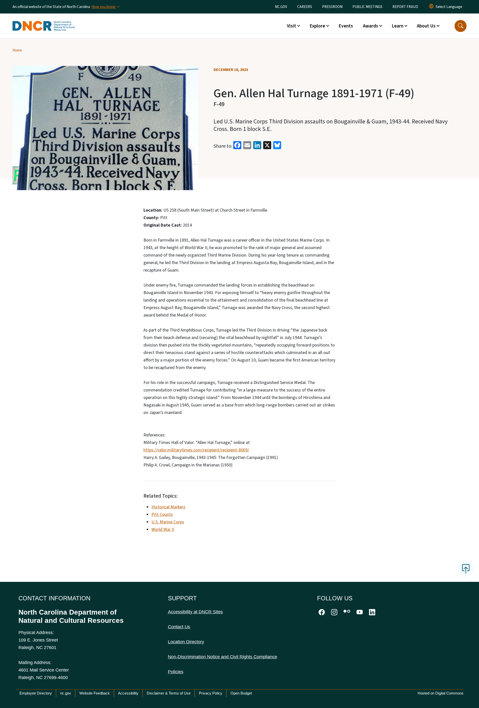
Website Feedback (94, 693)
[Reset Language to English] (431, 6)
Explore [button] (317, 25)
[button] (461, 26)
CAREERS (304, 6)
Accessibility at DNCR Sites (195, 611)
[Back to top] (466, 569)
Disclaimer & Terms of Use (169, 693)
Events (346, 25)
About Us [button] (426, 25)
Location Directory (186, 641)
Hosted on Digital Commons (441, 693)
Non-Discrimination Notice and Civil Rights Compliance (222, 656)
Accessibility (128, 693)
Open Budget (241, 693)
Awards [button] (370, 25)
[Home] (43, 20)
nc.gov (65, 693)
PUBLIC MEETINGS (367, 6)
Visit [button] (291, 25)
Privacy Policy (210, 693)
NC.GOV (281, 6)
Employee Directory (35, 693)
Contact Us (179, 626)
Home (17, 50)
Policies (175, 671)
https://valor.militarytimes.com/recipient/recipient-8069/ (196, 450)
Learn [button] (397, 25)
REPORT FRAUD (405, 6)
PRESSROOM (332, 6)
